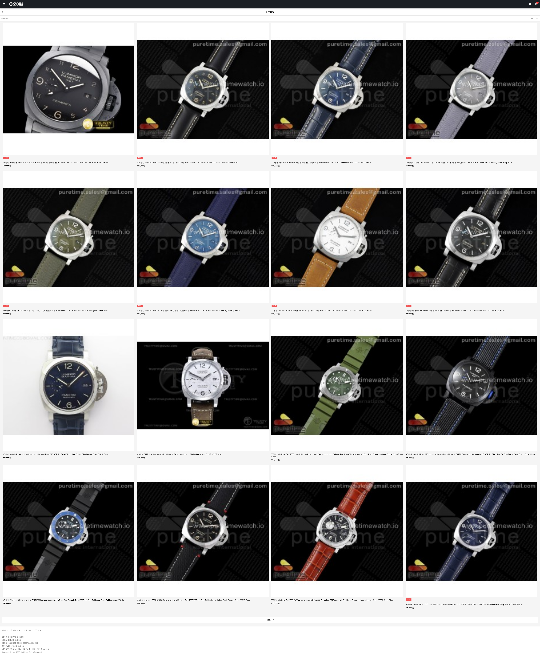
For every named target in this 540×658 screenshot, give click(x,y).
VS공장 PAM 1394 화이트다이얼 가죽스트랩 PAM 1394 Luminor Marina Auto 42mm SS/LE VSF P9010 (179, 454)
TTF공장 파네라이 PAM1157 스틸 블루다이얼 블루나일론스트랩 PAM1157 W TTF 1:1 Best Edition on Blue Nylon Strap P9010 (188, 310)
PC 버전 (38, 630)
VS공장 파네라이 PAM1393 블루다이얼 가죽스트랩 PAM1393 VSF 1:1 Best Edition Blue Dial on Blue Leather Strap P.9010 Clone (55, 454)
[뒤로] (2, 11)
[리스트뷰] (531, 18)
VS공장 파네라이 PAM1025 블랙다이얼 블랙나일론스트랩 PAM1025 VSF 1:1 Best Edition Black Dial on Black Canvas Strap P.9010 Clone (193, 600)
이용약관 (27, 630)
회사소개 (5, 630)
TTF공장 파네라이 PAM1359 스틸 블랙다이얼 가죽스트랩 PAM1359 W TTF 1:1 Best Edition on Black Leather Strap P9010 (187, 163)
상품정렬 (5, 18)
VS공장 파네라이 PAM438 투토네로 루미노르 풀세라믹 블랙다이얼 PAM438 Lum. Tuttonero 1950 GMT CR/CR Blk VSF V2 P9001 (56, 163)
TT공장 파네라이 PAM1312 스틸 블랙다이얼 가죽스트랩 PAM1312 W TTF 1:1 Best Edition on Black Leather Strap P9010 (455, 310)
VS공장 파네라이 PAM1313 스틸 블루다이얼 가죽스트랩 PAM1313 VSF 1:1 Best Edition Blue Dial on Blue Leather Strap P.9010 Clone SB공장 (464, 604)
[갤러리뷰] (537, 18)
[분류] (4, 4)
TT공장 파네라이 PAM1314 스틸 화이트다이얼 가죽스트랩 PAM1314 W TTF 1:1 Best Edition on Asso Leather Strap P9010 (321, 310)
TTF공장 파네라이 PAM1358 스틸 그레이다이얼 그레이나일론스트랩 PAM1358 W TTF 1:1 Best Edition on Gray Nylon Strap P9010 (459, 163)
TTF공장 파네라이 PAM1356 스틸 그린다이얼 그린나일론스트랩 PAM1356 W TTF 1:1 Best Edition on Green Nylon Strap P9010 (55, 310)
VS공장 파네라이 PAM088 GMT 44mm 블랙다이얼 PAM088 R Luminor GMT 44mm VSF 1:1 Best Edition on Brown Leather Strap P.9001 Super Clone (332, 600)
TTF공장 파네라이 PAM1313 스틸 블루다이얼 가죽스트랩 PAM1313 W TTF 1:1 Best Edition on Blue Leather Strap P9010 (321, 163)
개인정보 (16, 630)
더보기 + (270, 620)
